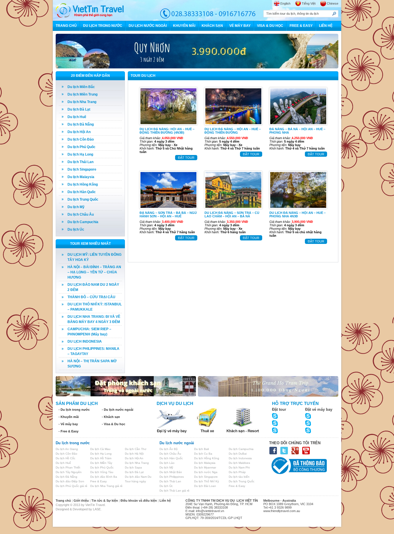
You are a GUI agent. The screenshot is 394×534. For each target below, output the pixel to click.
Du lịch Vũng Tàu (101, 472)
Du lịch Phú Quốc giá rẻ (71, 486)
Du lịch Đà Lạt (78, 109)
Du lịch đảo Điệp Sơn (70, 481)
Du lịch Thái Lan (80, 162)
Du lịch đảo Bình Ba (103, 476)
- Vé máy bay (68, 424)
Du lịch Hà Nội (134, 453)
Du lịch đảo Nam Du (138, 476)
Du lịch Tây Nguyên (69, 472)
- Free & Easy (68, 431)
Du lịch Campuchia (82, 222)
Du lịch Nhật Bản (171, 472)
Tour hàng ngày (135, 481)
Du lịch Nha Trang (81, 102)
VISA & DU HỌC (270, 26)
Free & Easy (98, 481)
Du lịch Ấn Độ (169, 449)
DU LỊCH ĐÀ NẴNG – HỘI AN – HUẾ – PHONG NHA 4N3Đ (297, 214)
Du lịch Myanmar (205, 467)
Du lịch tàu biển (239, 476)
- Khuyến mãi (69, 417)
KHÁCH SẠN (212, 26)
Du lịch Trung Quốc (82, 199)
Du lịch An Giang (67, 449)
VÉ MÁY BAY (240, 26)
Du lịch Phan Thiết (68, 467)
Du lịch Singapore (81, 169)
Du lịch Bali (201, 449)
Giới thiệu (81, 500)
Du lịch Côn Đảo (80, 139)
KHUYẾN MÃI (184, 26)
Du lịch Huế (76, 117)
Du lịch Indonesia (240, 458)
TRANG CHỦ (66, 26)
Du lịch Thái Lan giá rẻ (175, 490)
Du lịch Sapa (133, 467)
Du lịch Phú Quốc (81, 147)
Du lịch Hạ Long (80, 154)
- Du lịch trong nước (74, 409)
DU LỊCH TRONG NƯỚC (102, 26)
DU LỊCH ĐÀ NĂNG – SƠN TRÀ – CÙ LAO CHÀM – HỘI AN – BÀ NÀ (231, 214)
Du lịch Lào (167, 462)
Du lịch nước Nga (205, 472)
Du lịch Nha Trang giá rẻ (106, 486)
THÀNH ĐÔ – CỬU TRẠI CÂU (91, 297)
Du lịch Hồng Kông (82, 184)
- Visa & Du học (113, 424)
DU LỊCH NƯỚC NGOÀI (148, 26)
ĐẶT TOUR (186, 157)
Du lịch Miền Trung (82, 94)
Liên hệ (165, 500)
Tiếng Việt (309, 3)
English (285, 3)
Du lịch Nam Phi (239, 467)
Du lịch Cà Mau (100, 449)
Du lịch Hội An (79, 132)
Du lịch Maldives (239, 462)
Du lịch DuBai (238, 453)
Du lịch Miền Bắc (81, 87)
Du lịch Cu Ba (203, 453)
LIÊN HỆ (326, 26)
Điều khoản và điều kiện (139, 500)
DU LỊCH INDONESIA (84, 341)
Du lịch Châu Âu (80, 214)
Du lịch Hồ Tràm (100, 458)
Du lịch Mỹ (76, 207)
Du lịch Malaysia (80, 177)
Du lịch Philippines (172, 476)
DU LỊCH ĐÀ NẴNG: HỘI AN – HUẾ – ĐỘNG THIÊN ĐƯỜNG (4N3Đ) (167, 130)
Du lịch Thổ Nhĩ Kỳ (206, 481)
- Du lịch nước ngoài (117, 409)
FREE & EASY (301, 26)
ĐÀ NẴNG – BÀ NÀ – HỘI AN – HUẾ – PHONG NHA (297, 130)
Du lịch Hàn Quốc (81, 192)
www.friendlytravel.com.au (281, 511)
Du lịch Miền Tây (101, 462)
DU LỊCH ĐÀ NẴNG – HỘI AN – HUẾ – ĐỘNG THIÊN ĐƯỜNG (232, 130)
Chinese (332, 3)
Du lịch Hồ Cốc (65, 458)
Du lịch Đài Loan (205, 486)
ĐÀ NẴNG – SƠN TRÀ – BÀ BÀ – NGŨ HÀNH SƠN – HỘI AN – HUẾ (168, 214)
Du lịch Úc (75, 229)
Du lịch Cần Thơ (136, 449)
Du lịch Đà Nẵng (80, 124)
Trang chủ (63, 500)
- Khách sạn (111, 417)
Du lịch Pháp (237, 472)
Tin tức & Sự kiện (104, 500)
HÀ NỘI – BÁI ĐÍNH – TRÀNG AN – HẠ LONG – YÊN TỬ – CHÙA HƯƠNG (94, 272)
